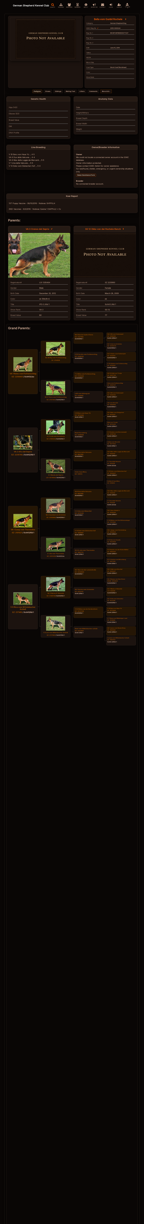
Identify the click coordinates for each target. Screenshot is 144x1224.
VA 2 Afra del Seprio (23, 452)
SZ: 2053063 (111, 404)
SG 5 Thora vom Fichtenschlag (55, 397)
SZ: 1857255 (111, 561)
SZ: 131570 (78, 474)
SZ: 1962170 (79, 552)
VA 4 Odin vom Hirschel (114, 569)
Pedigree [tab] (37, 91)
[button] (127, 5)
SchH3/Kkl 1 (79, 339)
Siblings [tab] (58, 91)
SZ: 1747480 (111, 522)
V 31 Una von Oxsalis (113, 540)
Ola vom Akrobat (112, 403)
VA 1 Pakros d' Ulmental (55, 593)
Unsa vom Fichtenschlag (115, 383)
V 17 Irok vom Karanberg (55, 436)
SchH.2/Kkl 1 (79, 554)
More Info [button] (105, 91)
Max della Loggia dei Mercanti (26, 160)
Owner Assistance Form (86, 175)
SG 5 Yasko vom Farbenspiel (116, 353)
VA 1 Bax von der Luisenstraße (85, 570)
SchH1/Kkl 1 (79, 437)
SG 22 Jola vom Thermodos (84, 550)
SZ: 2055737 (111, 385)
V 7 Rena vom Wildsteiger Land (117, 618)
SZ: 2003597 (79, 631)
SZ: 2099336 (79, 435)
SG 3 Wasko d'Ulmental (114, 589)
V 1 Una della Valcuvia (114, 461)
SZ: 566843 (111, 453)
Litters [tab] (82, 91)
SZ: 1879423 (111, 424)
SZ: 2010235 (79, 513)
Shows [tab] (47, 91)
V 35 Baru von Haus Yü (83, 413)
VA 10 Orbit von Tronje (114, 373)
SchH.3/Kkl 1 (79, 417)
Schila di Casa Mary (113, 481)
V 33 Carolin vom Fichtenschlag (86, 354)
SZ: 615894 (111, 483)
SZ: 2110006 (79, 376)
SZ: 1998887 (79, 533)
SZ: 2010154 (111, 355)
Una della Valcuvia (20, 163)
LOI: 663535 (111, 591)
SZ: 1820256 (111, 630)
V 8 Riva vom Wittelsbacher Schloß (22, 608)
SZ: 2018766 (111, 434)
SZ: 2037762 (111, 375)
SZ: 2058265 (111, 336)
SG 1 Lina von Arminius (114, 344)
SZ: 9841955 (79, 454)
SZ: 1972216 (111, 600)
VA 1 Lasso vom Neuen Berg (116, 628)
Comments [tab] (93, 91)
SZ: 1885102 (111, 640)
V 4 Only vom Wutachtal (83, 511)
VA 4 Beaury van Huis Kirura (116, 579)
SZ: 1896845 (111, 532)
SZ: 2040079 (111, 346)
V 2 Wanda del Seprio (55, 475)
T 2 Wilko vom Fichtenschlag (85, 374)
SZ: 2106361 (79, 395)
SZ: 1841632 (111, 414)
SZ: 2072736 (79, 611)
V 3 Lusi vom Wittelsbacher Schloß (55, 632)
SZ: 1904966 (111, 542)
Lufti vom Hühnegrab (82, 393)
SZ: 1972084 (79, 415)
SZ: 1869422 (111, 551)
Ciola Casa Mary (81, 472)
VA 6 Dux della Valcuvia (83, 452)
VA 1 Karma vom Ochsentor (84, 589)
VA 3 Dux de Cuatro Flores (84, 335)
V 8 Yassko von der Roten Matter (117, 549)
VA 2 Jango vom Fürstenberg (116, 530)
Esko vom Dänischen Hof (24, 166)
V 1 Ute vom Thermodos (55, 553)
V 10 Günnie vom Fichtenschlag (117, 363)
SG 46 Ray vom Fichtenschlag (55, 358)
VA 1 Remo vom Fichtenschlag (23, 374)
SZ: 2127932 (79, 337)
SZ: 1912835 (111, 620)
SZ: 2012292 (111, 365)
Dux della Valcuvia (21, 157)
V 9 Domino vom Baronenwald (116, 432)
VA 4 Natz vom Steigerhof (115, 412)
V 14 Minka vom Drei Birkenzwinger (118, 520)
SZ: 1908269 (111, 512)
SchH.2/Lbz (111, 465)
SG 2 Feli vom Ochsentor (115, 598)
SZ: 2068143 (79, 356)
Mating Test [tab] (70, 91)
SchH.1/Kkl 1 (79, 632)
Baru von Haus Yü (21, 154)
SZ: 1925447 (111, 571)
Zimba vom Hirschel (113, 442)
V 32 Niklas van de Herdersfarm (86, 609)
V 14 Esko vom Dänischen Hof (85, 530)
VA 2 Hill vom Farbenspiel (115, 334)
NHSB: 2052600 (112, 581)
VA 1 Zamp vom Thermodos (23, 529)
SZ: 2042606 (79, 572)
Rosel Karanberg (81, 433)
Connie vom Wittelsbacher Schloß (118, 638)
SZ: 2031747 (79, 591)
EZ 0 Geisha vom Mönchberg (116, 559)
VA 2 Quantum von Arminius (56, 515)
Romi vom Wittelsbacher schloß (86, 628)
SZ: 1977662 (111, 444)
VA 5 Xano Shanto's (113, 510)
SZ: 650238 (111, 463)
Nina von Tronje (112, 422)
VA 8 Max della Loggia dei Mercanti (118, 451)
